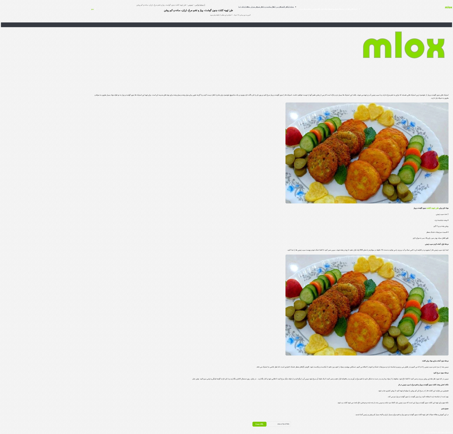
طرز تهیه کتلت (432, 208)
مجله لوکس (289, 6)
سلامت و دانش (265, 6)
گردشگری (354, 9)
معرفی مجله (250, 6)
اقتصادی (282, 6)
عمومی (257, 6)
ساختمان (330, 9)
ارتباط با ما (242, 6)
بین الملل (275, 6)
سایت (301, 9)
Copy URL (259, 424)
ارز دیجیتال (342, 9)
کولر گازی (320, 9)
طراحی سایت (312, 9)
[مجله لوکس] (448, 10)
